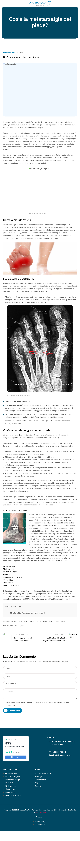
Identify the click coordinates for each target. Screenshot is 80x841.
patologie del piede (10, 626)
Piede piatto (8, 583)
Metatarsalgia (9, 53)
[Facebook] (4, 3)
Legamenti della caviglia (12, 577)
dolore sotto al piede (45, 621)
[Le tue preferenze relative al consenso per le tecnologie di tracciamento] (2, 631)
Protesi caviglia (9, 566)
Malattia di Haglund (10, 572)
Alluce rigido (8, 580)
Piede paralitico (9, 569)
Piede (22, 626)
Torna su (39, 817)
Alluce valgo (8, 574)
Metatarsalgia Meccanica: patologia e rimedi (27, 613)
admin (21, 53)
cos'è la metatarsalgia (27, 621)
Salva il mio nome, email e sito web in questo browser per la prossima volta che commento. (37, 704)
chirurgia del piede (10, 621)
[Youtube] (8, 3)
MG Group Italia (41, 812)
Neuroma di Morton (11, 585)
